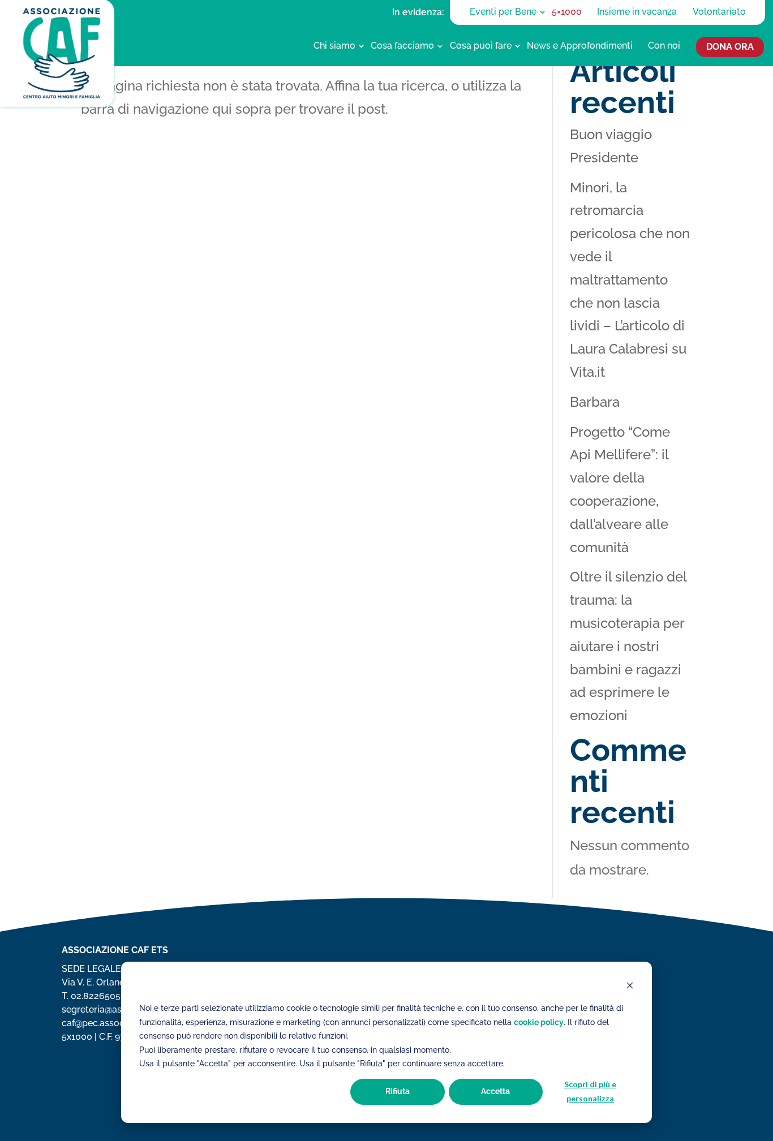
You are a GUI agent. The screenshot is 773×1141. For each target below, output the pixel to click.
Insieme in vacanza (637, 11)
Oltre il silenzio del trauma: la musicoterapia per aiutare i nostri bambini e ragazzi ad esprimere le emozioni (628, 646)
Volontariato (719, 11)
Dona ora (730, 46)
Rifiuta (397, 1091)
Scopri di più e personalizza (590, 1091)
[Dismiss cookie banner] (630, 987)
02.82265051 (97, 996)
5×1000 (567, 11)
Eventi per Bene (503, 11)
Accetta (495, 1091)
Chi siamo (334, 45)
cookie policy (539, 1022)
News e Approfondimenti (580, 45)
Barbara (595, 402)
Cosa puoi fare (481, 45)
